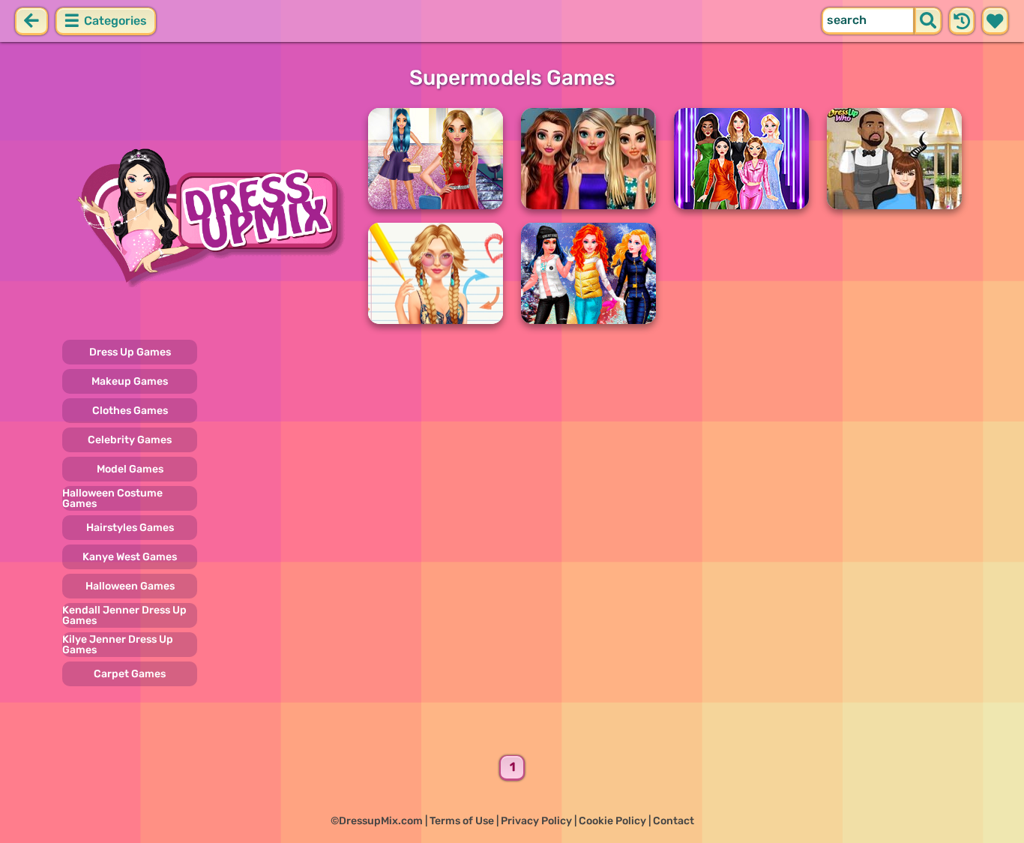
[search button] (928, 21)
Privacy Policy (536, 820)
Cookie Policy (612, 820)
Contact (673, 820)
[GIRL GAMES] (206, 216)
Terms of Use (462, 820)
